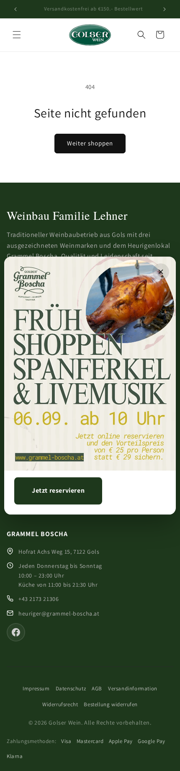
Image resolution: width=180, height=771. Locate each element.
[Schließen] (160, 271)
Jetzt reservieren (58, 490)
